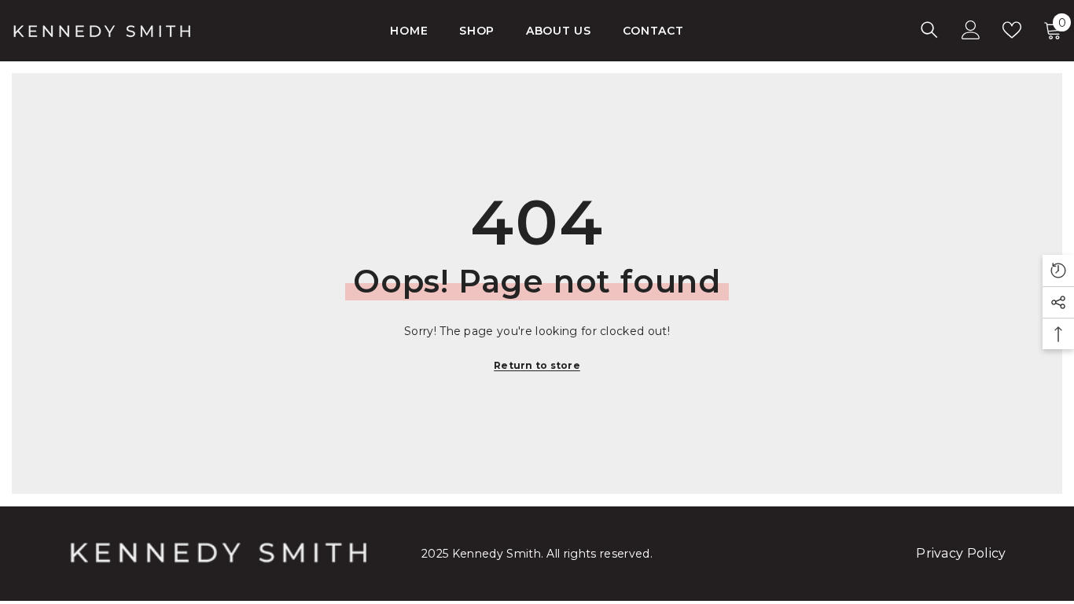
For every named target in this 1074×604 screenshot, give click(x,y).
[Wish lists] (1011, 29)
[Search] (929, 29)
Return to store (537, 365)
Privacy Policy (961, 553)
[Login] (971, 29)
